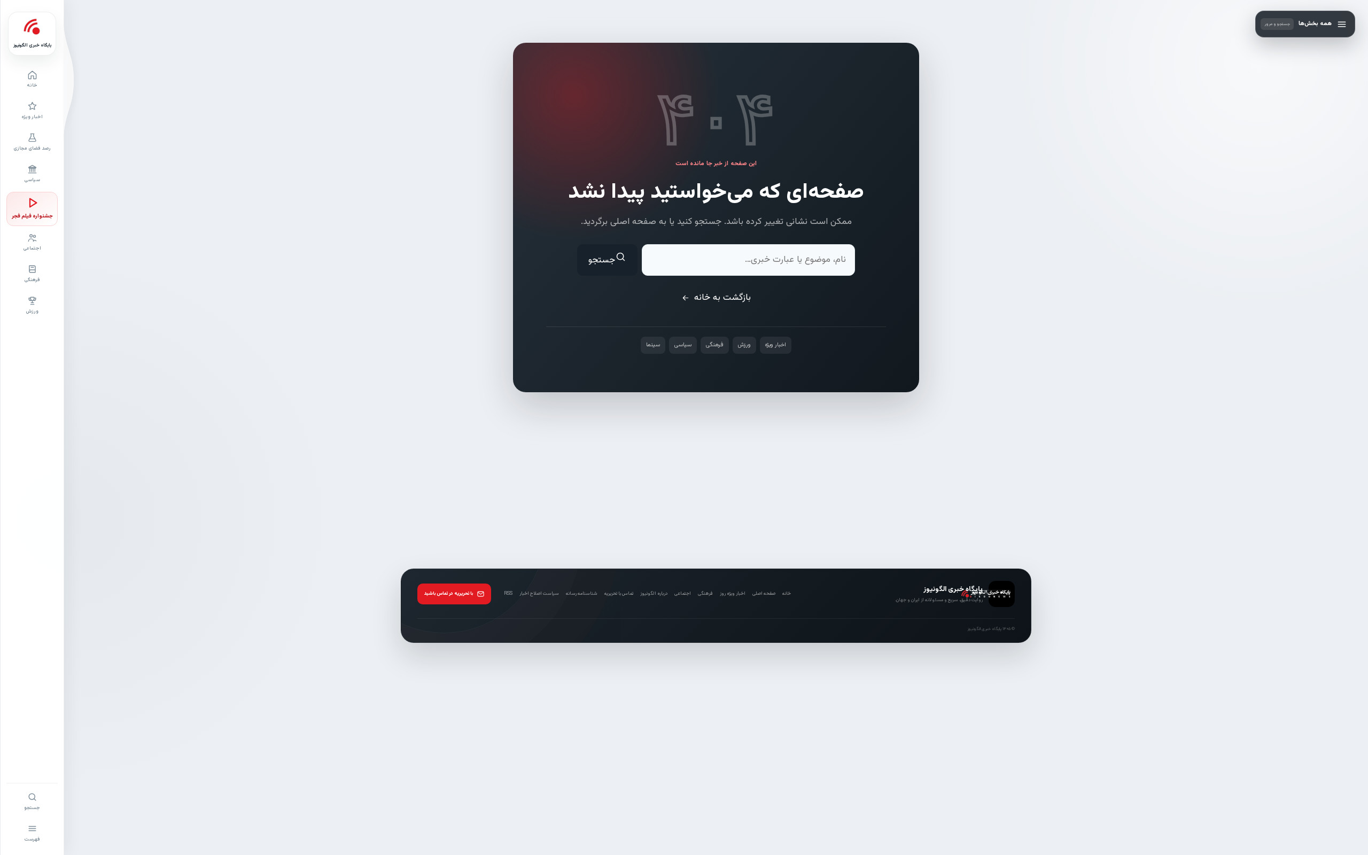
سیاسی (682, 344)
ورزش (744, 344)
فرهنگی (715, 344)
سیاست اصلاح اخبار (539, 593)
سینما (653, 344)
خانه (786, 593)
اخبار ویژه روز (732, 593)
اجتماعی (682, 593)
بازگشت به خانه (722, 298)
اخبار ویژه (775, 344)
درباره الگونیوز (653, 593)
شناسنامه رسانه (581, 593)
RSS (508, 593)
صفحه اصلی (763, 593)
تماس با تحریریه (618, 593)
